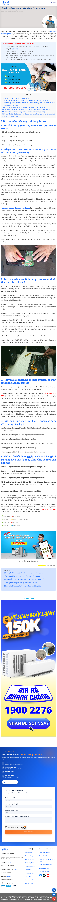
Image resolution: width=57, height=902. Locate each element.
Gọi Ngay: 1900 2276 (11, 782)
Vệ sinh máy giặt (29, 873)
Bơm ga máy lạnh (29, 859)
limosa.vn (8, 876)
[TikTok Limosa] (44, 875)
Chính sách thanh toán (45, 864)
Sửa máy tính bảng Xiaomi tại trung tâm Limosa (20, 583)
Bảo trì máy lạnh (29, 862)
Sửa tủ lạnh (28, 876)
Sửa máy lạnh (28, 852)
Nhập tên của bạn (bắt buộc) (11, 797)
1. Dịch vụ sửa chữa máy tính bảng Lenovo (15, 98)
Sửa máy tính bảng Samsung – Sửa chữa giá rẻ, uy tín (22, 576)
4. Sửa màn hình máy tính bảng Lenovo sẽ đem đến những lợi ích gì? (24, 112)
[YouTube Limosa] (48, 875)
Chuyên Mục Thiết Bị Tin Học (15, 11)
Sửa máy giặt (28, 869)
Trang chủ (3, 11)
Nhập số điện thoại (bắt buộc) (11, 804)
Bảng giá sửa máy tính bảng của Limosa (16, 208)
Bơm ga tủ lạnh (29, 883)
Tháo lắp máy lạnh (30, 866)
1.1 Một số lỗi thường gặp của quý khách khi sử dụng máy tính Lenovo (26, 100)
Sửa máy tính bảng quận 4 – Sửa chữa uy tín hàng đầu (22, 586)
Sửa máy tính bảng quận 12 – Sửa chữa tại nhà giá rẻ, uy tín (24, 573)
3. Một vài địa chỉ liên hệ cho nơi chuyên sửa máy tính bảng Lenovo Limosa (26, 109)
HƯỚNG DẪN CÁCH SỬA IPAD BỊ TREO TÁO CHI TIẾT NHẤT (24, 579)
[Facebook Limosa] (40, 875)
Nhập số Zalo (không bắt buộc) (11, 810)
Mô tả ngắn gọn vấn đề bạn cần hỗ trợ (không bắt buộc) (17, 816)
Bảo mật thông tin (44, 868)
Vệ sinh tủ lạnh (29, 880)
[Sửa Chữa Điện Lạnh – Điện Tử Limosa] (13, 3)
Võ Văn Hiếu (17, 869)
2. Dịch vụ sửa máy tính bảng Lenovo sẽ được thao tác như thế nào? (23, 107)
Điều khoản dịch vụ (44, 852)
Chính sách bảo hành (45, 856)
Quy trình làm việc (44, 871)
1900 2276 (8, 862)
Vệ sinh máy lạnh (29, 856)
